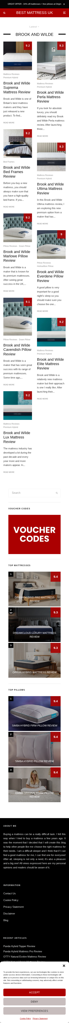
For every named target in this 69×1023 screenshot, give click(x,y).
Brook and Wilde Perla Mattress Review (50, 96)
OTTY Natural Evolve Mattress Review (24, 956)
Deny (34, 1001)
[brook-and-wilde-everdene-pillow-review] (51, 244)
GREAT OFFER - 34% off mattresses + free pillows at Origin (34, 4)
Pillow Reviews (10, 246)
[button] (64, 965)
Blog (5, 920)
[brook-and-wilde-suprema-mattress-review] (17, 56)
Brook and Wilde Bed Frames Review (16, 171)
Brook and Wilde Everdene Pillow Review (50, 276)
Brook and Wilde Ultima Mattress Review (50, 188)
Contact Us (9, 893)
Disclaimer (9, 913)
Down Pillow (24, 246)
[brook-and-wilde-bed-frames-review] (17, 143)
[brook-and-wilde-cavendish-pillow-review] (17, 317)
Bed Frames (8, 162)
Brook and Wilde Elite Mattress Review (50, 363)
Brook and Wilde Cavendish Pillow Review (17, 349)
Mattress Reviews (11, 74)
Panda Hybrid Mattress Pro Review (22, 951)
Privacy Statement (40, 1018)
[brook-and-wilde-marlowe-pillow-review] (17, 227)
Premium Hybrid (10, 77)
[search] (56, 493)
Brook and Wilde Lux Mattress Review (16, 437)
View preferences (34, 1010)
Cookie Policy (25, 1018)
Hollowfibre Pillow (45, 266)
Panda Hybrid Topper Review (19, 946)
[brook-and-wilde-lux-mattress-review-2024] (17, 405)
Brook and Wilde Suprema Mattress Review (16, 87)
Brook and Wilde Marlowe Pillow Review (16, 256)
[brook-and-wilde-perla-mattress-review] (51, 60)
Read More (8, 123)
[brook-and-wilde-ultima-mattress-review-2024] (51, 157)
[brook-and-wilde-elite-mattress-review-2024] (51, 332)
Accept (34, 992)
